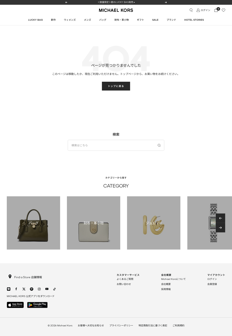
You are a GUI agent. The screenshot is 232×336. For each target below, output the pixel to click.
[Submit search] (159, 145)
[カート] (216, 10)
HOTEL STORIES (194, 19)
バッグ (102, 19)
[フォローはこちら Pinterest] (31, 289)
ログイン (212, 279)
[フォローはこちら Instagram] (39, 289)
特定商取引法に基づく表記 (153, 325)
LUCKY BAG (35, 19)
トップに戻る (116, 86)
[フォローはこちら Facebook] (16, 289)
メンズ (87, 19)
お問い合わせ (124, 284)
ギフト (140, 19)
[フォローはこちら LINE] (8, 289)
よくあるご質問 (125, 279)
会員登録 (212, 284)
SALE (155, 19)
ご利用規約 (178, 325)
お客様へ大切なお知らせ (91, 325)
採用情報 (166, 289)
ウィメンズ (70, 19)
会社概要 (166, 284)
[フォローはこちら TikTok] (54, 289)
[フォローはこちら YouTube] (47, 289)
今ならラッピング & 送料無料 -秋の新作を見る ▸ (116, 2)
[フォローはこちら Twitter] (24, 289)
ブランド (171, 19)
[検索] (191, 10)
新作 (53, 19)
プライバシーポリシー (121, 325)
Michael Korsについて (173, 279)
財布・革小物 (121, 19)
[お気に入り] (223, 10)
